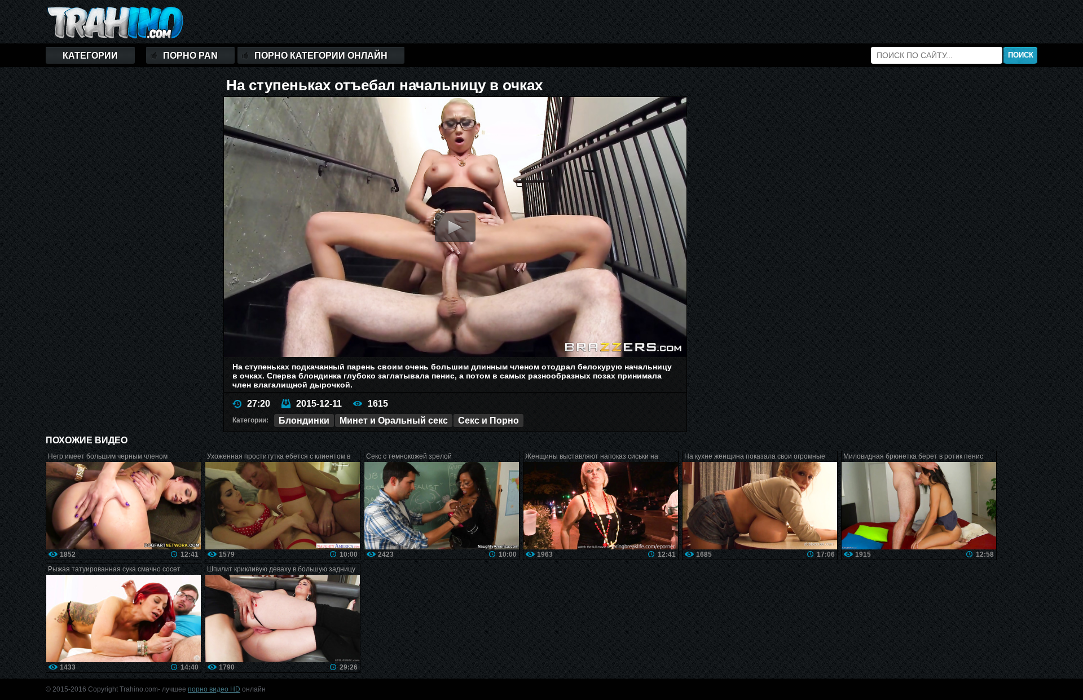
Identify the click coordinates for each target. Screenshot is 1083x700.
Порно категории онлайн (321, 55)
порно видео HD (214, 689)
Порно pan (190, 55)
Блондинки (304, 420)
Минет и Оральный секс (394, 420)
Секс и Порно (488, 420)
